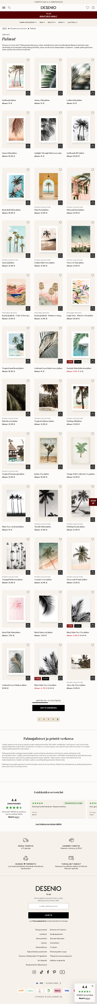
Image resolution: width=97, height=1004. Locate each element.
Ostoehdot (54, 943)
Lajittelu (72, 22)
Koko (60, 22)
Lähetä (48, 915)
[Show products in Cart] (93, 8)
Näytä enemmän (48, 708)
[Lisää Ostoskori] (28, 93)
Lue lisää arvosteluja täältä (49, 824)
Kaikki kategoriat (27, 22)
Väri (41, 22)
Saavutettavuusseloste (37, 952)
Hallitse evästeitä (57, 960)
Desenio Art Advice (58, 930)
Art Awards (42, 960)
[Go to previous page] (39, 719)
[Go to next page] (57, 719)
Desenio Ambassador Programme (33, 956)
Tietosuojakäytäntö (39, 921)
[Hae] (9, 8)
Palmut (33, 28)
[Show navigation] (4, 8)
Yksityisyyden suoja (58, 952)
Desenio (55, 997)
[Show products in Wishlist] (87, 8)
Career (44, 943)
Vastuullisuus (41, 947)
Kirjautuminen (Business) (36, 965)
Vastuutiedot (41, 938)
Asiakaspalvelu (56, 934)
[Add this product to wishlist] (28, 60)
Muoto (51, 22)
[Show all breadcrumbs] (4, 28)
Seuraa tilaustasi (57, 938)
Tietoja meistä (41, 930)
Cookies (53, 947)
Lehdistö (43, 934)
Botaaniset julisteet (18, 28)
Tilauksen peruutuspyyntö (61, 956)
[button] (85, 992)
